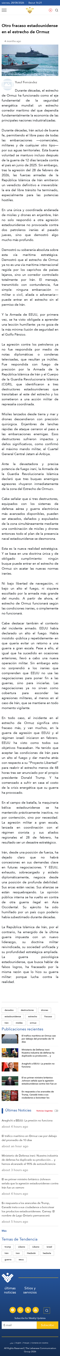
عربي (12, 1342)
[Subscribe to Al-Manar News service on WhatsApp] (20, 1310)
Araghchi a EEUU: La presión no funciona (27, 1120)
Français (26, 1342)
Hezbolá (31, 1253)
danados (9, 1010)
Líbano (21, 1247)
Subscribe (47, 1325)
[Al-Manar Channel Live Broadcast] (35, 1310)
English (18, 1342)
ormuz (33, 1023)
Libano (35, 1247)
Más (4, 1230)
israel (49, 1247)
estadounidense (13, 1016)
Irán (7, 1023)
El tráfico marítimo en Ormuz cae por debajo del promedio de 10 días (29, 1138)
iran (18, 1253)
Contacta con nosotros (39, 1342)
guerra (8, 1260)
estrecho (32, 1016)
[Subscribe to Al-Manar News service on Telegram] (12, 1310)
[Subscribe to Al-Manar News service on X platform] (28, 1310)
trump (8, 1247)
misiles (19, 1023)
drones (44, 1010)
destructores (27, 1010)
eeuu (21, 1260)
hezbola (47, 1253)
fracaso (48, 1016)
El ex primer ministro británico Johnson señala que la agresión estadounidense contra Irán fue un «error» (30, 1183)
